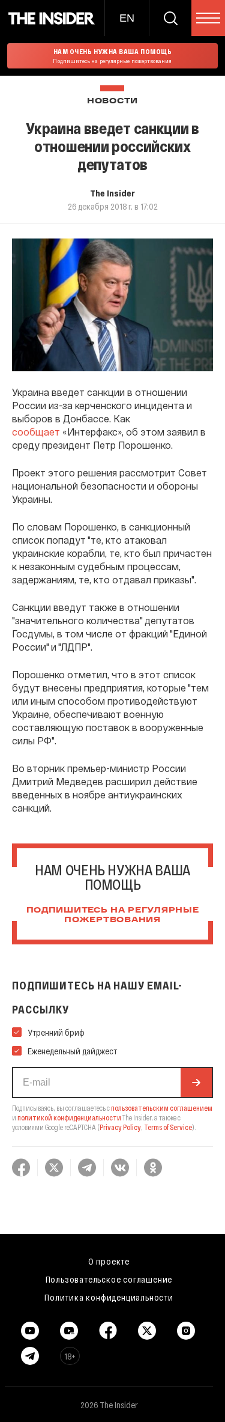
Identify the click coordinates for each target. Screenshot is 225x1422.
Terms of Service (168, 1127)
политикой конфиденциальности (69, 1117)
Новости (112, 101)
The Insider (112, 192)
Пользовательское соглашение (109, 1279)
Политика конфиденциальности (108, 1297)
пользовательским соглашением (161, 1108)
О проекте (109, 1261)
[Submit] (196, 1082)
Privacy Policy (120, 1127)
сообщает (36, 431)
